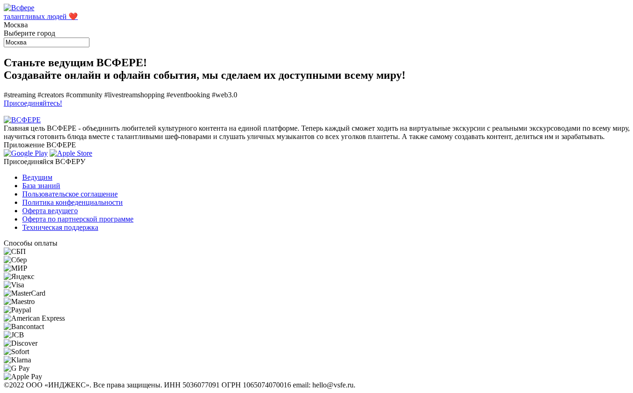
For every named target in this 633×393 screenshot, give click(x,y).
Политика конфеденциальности (72, 202)
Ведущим (37, 177)
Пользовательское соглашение (70, 194)
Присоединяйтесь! (33, 103)
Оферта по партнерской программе (77, 219)
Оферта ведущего (50, 211)
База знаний (41, 186)
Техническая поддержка (60, 227)
